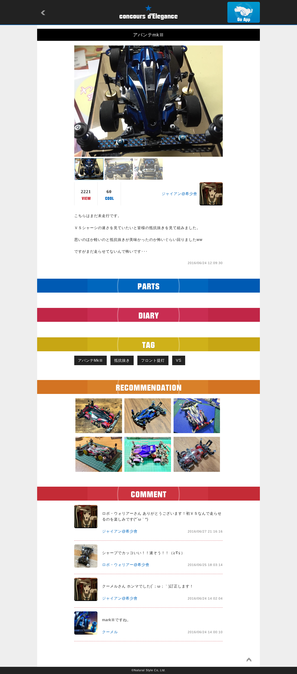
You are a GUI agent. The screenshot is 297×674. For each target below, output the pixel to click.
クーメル (110, 632)
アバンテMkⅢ (90, 360)
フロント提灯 (153, 360)
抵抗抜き (122, 360)
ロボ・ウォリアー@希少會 (125, 565)
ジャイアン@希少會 (179, 194)
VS (178, 360)
